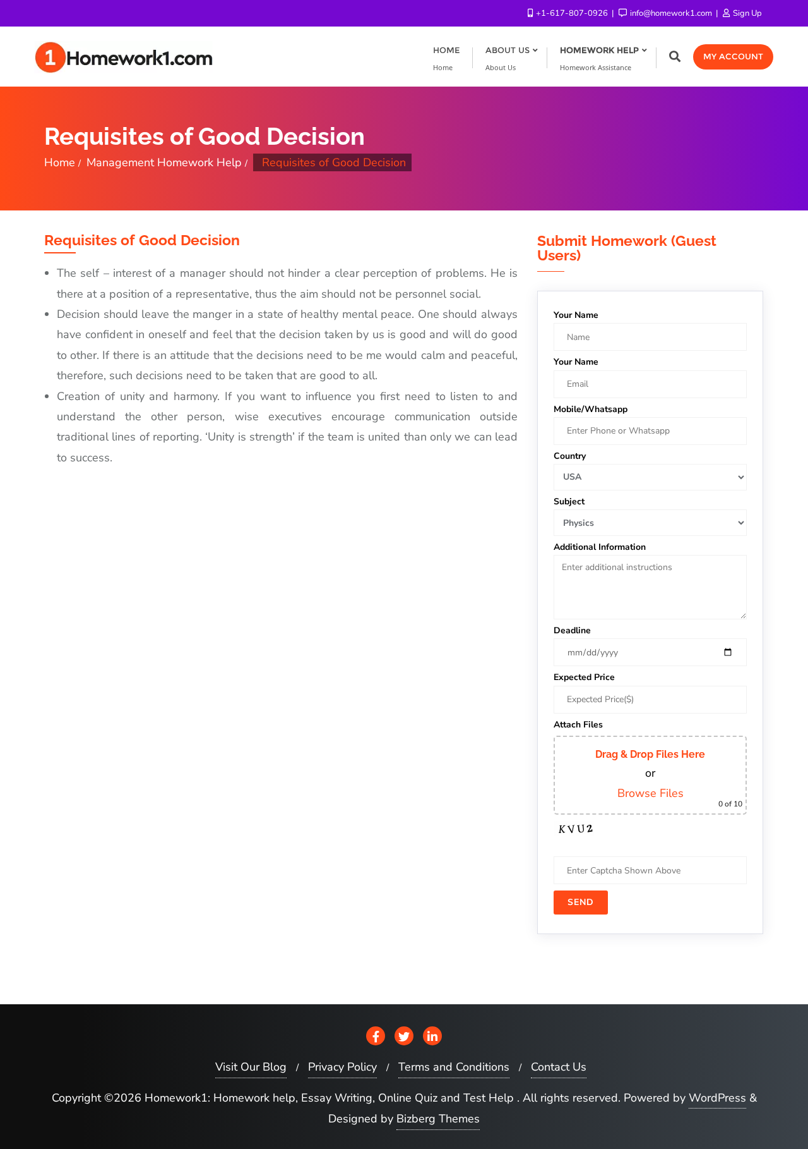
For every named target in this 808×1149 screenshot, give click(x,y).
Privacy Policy (342, 1066)
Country (570, 456)
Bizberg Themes (438, 1118)
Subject (569, 501)
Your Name (576, 315)
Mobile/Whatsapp (590, 409)
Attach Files (578, 725)
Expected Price (584, 677)
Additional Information (600, 547)
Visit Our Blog (251, 1066)
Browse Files (650, 793)
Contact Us (558, 1066)
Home (59, 162)
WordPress (717, 1097)
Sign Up (746, 13)
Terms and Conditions (453, 1066)
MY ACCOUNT (733, 56)
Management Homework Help (164, 162)
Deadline (572, 630)
